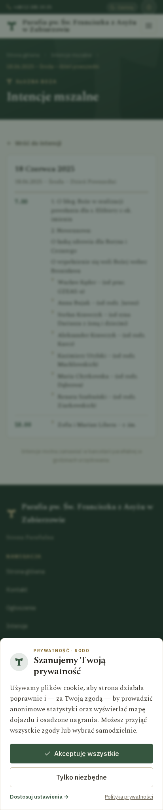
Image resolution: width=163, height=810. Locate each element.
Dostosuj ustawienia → (39, 796)
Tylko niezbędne (81, 777)
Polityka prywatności (129, 796)
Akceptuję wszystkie (86, 753)
